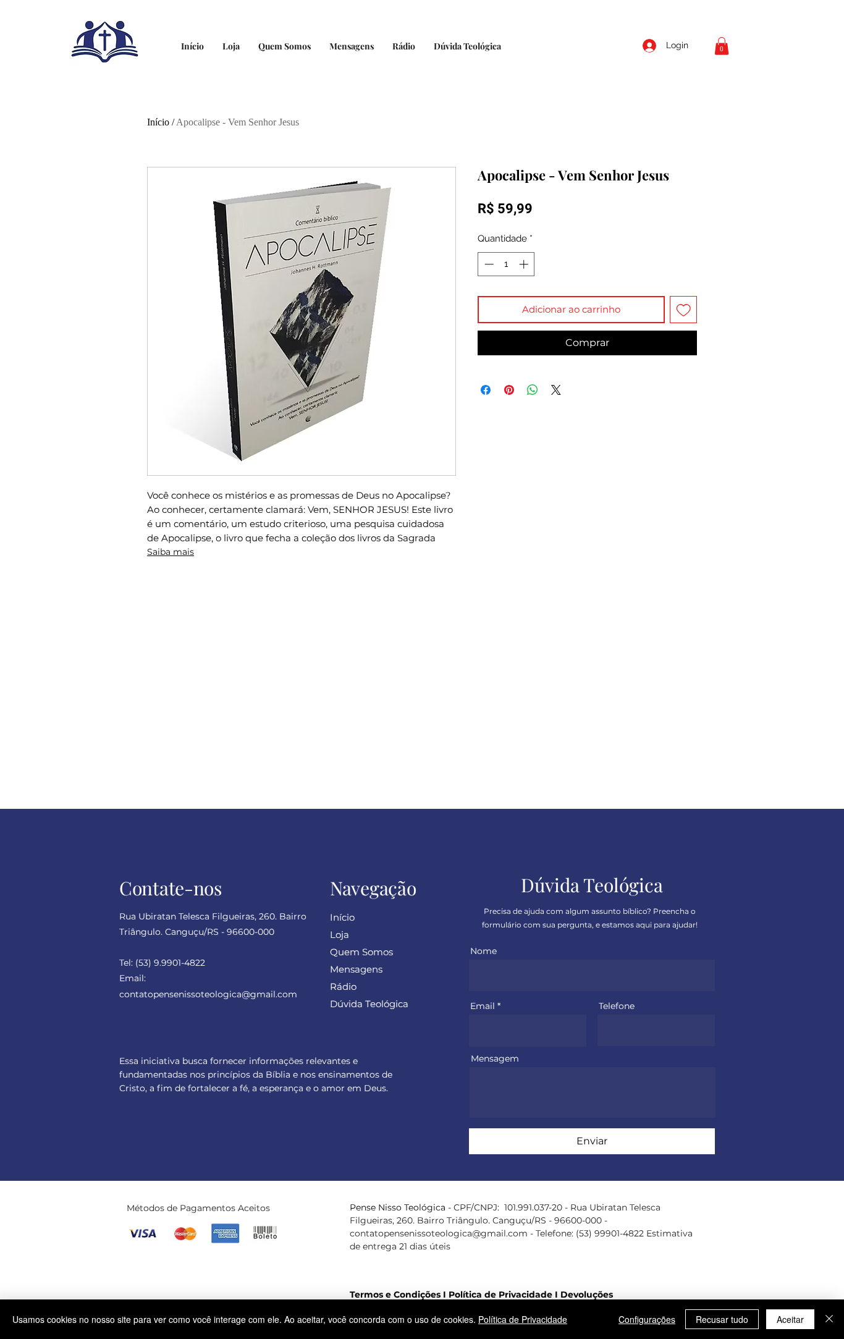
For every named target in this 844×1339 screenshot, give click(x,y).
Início (158, 122)
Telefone (617, 1006)
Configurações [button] (646, 1319)
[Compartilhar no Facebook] (485, 389)
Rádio (343, 986)
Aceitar (790, 1319)
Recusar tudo (722, 1319)
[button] (721, 46)
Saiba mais (170, 551)
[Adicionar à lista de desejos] (684, 310)
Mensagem (495, 1058)
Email (482, 1006)
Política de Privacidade (500, 1294)
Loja (339, 934)
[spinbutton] (506, 264)
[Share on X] (556, 389)
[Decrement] (487, 264)
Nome (483, 951)
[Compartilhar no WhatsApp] (532, 389)
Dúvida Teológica (369, 1004)
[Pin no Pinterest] (509, 389)
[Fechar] (829, 1319)
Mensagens (356, 969)
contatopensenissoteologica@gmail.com (439, 1233)
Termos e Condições (395, 1294)
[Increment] (525, 264)
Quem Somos (361, 952)
